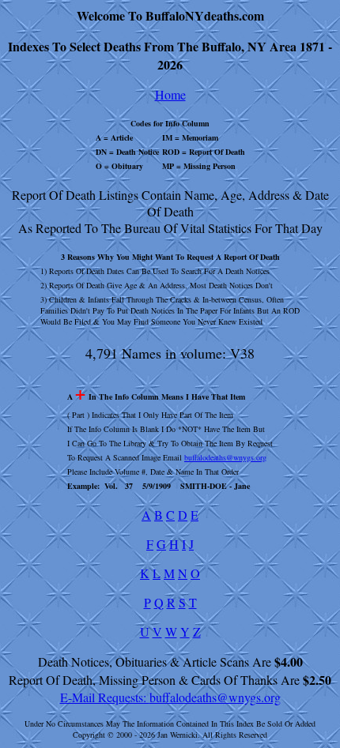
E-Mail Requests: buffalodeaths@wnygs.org (170, 697)
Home (170, 94)
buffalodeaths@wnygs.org (225, 457)
